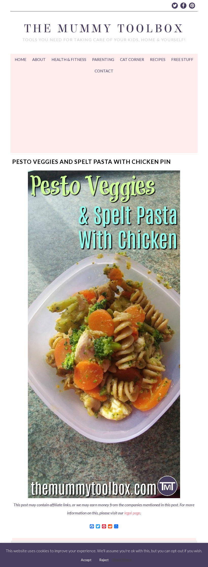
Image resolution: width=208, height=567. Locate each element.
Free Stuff (182, 59)
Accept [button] (86, 560)
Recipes (157, 59)
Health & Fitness (68, 59)
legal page (132, 512)
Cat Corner (132, 59)
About (39, 59)
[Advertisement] (104, 114)
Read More (122, 559)
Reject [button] (104, 560)
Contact (104, 71)
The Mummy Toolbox (104, 29)
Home (20, 59)
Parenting (103, 59)
